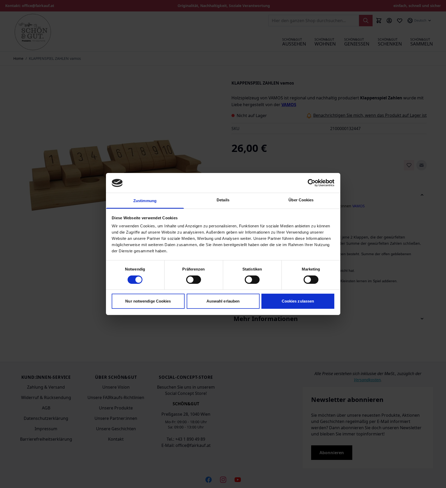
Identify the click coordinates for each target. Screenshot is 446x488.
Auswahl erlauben (223, 301)
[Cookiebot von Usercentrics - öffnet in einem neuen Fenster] (311, 183)
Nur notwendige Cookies (148, 301)
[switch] (193, 279)
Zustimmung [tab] (144, 201)
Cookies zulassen (298, 301)
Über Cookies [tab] (300, 200)
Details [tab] (223, 200)
